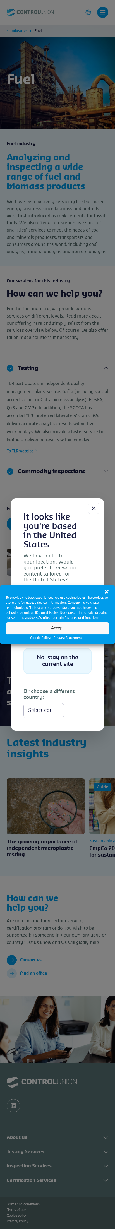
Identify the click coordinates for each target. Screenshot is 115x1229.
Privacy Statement (67, 637)
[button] (106, 591)
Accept (57, 628)
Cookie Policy (40, 637)
